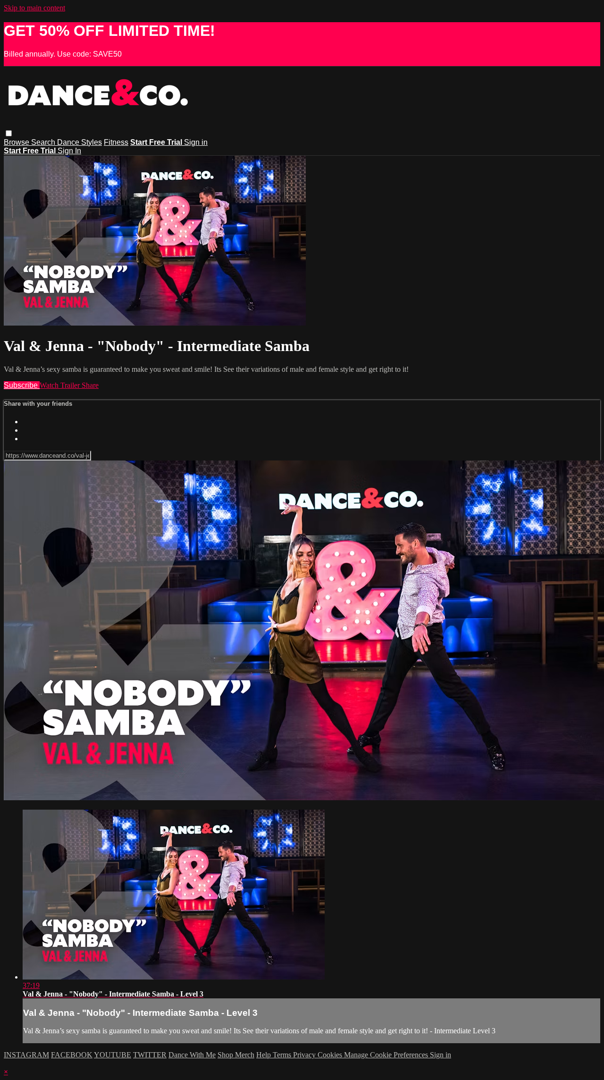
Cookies (331, 1055)
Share (90, 385)
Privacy (305, 1055)
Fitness (116, 142)
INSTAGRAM (26, 1055)
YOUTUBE (112, 1055)
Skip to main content (34, 8)
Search (44, 142)
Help (264, 1055)
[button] (9, 133)
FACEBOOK (71, 1055)
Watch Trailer (61, 385)
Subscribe (22, 385)
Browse (17, 142)
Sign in (196, 142)
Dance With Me (192, 1055)
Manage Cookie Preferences (387, 1055)
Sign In (69, 151)
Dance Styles (79, 142)
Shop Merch (236, 1055)
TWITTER (150, 1055)
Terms (283, 1055)
